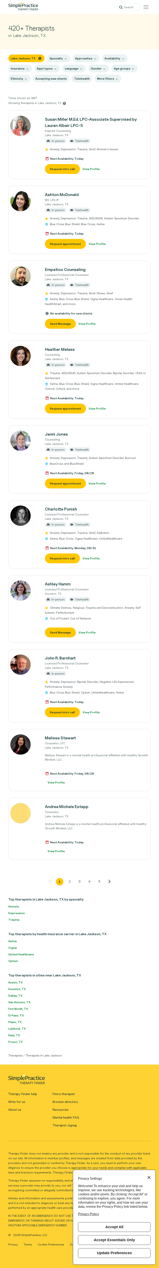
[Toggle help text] (64, 103)
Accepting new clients (51, 78)
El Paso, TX (16, 1015)
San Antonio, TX (19, 1002)
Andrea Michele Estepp (66, 806)
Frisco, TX (15, 1041)
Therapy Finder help (22, 1094)
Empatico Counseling (65, 269)
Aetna (12, 941)
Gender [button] (96, 68)
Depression (16, 913)
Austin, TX (15, 982)
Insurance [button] (18, 68)
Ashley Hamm (58, 583)
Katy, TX (14, 1035)
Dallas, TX (15, 995)
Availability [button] (112, 58)
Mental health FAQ (65, 1117)
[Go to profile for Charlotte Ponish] (24, 515)
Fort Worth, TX (18, 1008)
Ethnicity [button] (17, 78)
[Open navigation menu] (146, 7)
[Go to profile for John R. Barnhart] (24, 664)
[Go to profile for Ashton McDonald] (24, 201)
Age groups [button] (122, 68)
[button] (79, 144)
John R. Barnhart (60, 658)
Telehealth (82, 78)
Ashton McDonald (62, 194)
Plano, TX (15, 1022)
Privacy (13, 1244)
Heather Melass (60, 349)
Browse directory (65, 1102)
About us (14, 1110)
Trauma (13, 919)
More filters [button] (105, 78)
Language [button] (71, 68)
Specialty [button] (56, 58)
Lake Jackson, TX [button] (23, 58)
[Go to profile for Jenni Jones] (24, 440)
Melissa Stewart (60, 737)
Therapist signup (64, 1125)
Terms (28, 1244)
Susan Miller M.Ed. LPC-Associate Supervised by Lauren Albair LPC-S (91, 122)
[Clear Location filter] (40, 58)
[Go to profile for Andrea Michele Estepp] (24, 813)
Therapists (15, 1055)
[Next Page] (109, 881)
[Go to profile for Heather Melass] (24, 356)
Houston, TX (17, 989)
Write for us (16, 1102)
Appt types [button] (45, 68)
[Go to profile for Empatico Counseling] (24, 276)
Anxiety (13, 906)
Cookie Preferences (51, 1244)
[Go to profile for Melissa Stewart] (24, 744)
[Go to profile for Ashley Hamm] (24, 590)
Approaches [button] (83, 58)
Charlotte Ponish (61, 509)
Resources (60, 1110)
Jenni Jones (56, 434)
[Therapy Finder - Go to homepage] (77, 1080)
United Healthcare (21, 954)
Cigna (12, 947)
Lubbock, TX (17, 1028)
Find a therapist (63, 1094)
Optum (13, 961)
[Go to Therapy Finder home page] (23, 7)
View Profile (91, 169)
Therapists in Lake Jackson (43, 1055)
